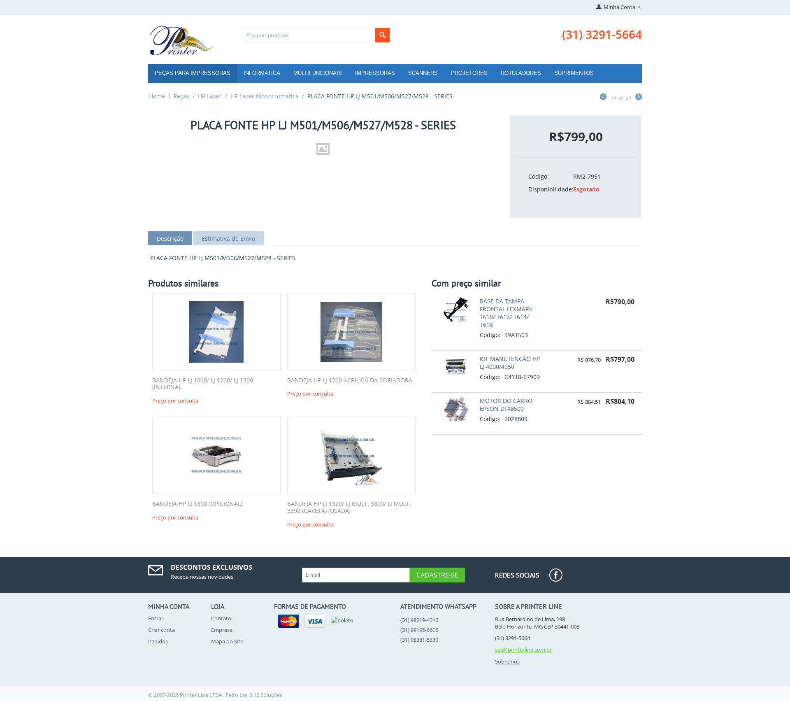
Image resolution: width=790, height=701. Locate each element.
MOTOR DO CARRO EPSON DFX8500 (506, 404)
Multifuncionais (317, 73)
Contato (221, 618)
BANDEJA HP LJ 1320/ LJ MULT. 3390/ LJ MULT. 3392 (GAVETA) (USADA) (349, 508)
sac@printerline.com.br (523, 649)
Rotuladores (521, 73)
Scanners (423, 73)
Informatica (262, 73)
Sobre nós (507, 661)
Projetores (469, 73)
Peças (181, 96)
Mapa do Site (227, 641)
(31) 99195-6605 (419, 629)
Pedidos (158, 641)
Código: (538, 176)
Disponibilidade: (547, 189)
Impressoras (375, 73)
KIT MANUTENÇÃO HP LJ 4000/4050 (510, 362)
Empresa (221, 629)
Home (157, 96)
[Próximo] (638, 97)
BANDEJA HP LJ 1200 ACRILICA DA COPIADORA (349, 380)
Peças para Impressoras (192, 73)
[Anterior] (603, 97)
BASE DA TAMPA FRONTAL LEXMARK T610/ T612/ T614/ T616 (506, 312)
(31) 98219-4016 (419, 620)
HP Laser (210, 96)
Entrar (155, 618)
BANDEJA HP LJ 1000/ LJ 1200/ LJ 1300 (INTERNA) (202, 384)
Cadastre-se (437, 575)
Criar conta (161, 629)
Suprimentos (574, 73)
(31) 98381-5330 (419, 639)
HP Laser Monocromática (264, 96)
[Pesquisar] (382, 35)
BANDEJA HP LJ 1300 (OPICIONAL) (197, 504)
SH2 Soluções (265, 695)
